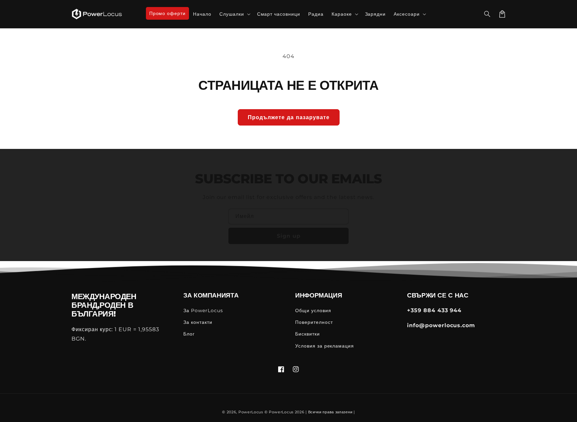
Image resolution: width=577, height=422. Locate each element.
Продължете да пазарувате (289, 117)
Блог (189, 334)
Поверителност (314, 322)
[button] (487, 14)
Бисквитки (307, 334)
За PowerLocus (203, 310)
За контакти (197, 322)
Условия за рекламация (324, 346)
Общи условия (313, 310)
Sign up (289, 236)
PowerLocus (250, 412)
